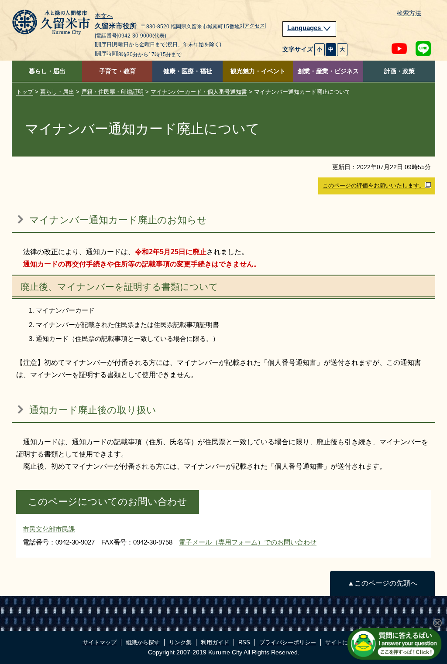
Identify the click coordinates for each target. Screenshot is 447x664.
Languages (305, 27)
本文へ (104, 16)
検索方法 (409, 13)
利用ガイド (215, 642)
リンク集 (180, 642)
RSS (244, 642)
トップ (24, 92)
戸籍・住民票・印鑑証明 (112, 92)
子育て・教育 (117, 71)
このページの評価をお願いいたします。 (374, 185)
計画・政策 (399, 71)
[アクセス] (254, 26)
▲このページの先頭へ (382, 583)
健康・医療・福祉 (187, 71)
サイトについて (345, 642)
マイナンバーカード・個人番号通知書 (199, 92)
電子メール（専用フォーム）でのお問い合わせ (247, 542)
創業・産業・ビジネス (328, 71)
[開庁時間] (106, 54)
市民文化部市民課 (49, 529)
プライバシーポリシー (287, 642)
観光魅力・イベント (257, 71)
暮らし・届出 (47, 71)
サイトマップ (100, 642)
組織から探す (143, 642)
